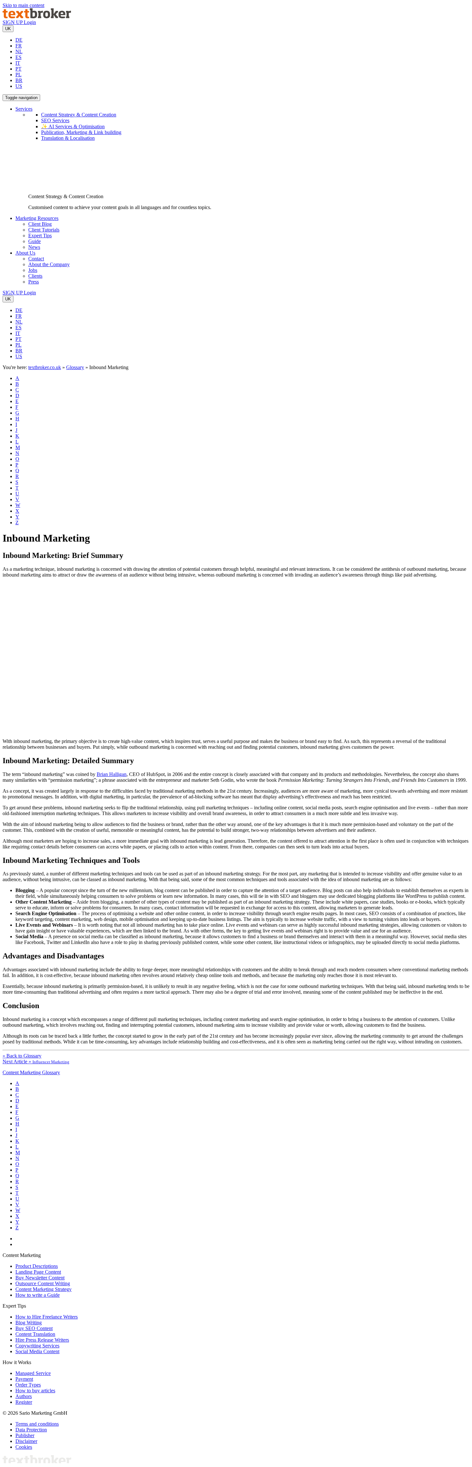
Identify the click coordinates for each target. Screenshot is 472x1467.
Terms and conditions (37, 1424)
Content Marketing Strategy (43, 1289)
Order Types (28, 1384)
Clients (35, 276)
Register (23, 1402)
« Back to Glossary (22, 1055)
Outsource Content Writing (42, 1283)
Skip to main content (23, 5)
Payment (24, 1379)
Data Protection (31, 1429)
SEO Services (55, 120)
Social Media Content (37, 1351)
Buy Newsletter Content (40, 1277)
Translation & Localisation (68, 138)
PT (18, 69)
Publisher (24, 1435)
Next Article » (36, 1061)
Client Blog (40, 224)
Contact (36, 258)
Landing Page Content (38, 1272)
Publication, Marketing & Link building (81, 132)
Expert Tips (40, 235)
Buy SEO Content (34, 1328)
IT (17, 63)
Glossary (75, 367)
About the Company (49, 264)
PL (18, 74)
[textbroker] (37, 16)
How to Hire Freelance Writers (46, 1316)
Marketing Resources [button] (36, 218)
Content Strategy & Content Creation (78, 114)
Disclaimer (26, 1441)
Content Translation (35, 1334)
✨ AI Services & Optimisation (73, 126)
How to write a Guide (37, 1295)
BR (18, 80)
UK (8, 28)
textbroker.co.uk (44, 367)
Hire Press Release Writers (42, 1340)
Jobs (32, 270)
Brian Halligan (112, 774)
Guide (34, 241)
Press (33, 281)
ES (18, 57)
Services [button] (23, 109)
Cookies (23, 1447)
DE (18, 40)
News (34, 247)
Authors (23, 1396)
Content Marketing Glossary (31, 1072)
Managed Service (33, 1373)
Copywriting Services (37, 1345)
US (18, 86)
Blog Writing (28, 1322)
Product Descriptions (36, 1266)
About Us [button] (25, 253)
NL (18, 51)
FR (18, 45)
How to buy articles (35, 1390)
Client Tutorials (43, 229)
